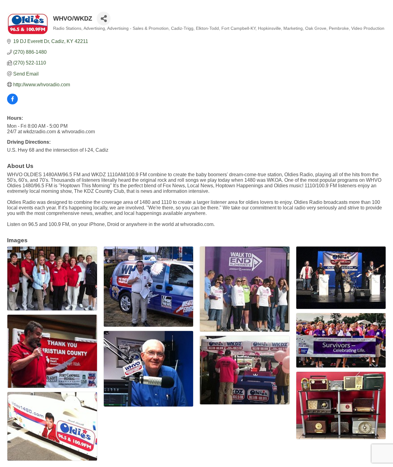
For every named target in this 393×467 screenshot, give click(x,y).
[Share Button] (104, 18)
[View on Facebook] (12, 102)
